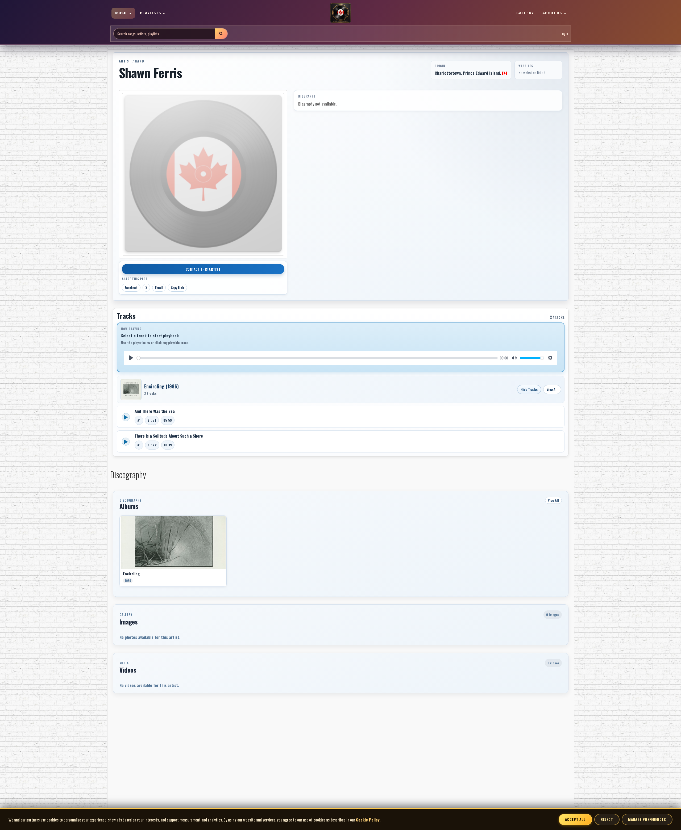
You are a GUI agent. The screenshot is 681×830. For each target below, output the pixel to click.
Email (159, 287)
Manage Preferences (647, 819)
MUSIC (122, 13)
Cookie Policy (368, 820)
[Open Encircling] (131, 389)
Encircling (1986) (161, 386)
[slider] (317, 357)
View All (552, 389)
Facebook (131, 287)
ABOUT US (552, 13)
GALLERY (525, 13)
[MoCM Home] (340, 13)
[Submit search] (221, 33)
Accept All (575, 819)
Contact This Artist (203, 269)
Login (564, 33)
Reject (607, 819)
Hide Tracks (529, 389)
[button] (119, 552)
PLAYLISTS (151, 13)
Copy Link (177, 287)
